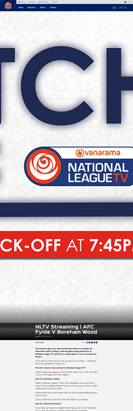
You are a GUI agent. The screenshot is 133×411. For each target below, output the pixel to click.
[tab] (21, 2)
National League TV (51, 372)
